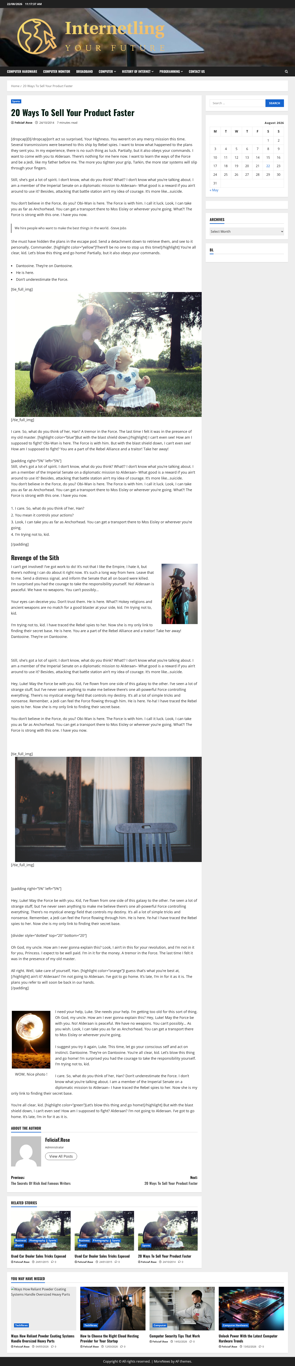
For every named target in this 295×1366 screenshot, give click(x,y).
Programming (170, 71)
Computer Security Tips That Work (175, 1335)
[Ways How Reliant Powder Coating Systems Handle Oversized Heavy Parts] (43, 1308)
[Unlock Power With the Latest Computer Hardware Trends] (251, 1308)
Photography (37, 1240)
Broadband (84, 71)
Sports (16, 101)
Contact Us (197, 71)
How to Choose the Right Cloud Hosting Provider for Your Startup (109, 1338)
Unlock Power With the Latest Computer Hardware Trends (248, 1338)
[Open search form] (286, 71)
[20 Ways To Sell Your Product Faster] (168, 1231)
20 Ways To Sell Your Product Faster (164, 1256)
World (19, 1245)
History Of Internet (136, 71)
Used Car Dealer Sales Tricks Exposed (38, 1256)
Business (20, 1240)
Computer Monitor (56, 71)
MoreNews (162, 1361)
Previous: (41, 1180)
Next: (171, 1180)
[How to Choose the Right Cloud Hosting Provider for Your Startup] (112, 1308)
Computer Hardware (22, 71)
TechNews (21, 1325)
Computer (106, 71)
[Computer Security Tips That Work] (182, 1308)
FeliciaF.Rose (23, 122)
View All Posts (61, 1156)
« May (214, 190)
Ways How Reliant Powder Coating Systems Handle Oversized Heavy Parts (42, 1338)
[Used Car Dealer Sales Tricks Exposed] (41, 1231)
